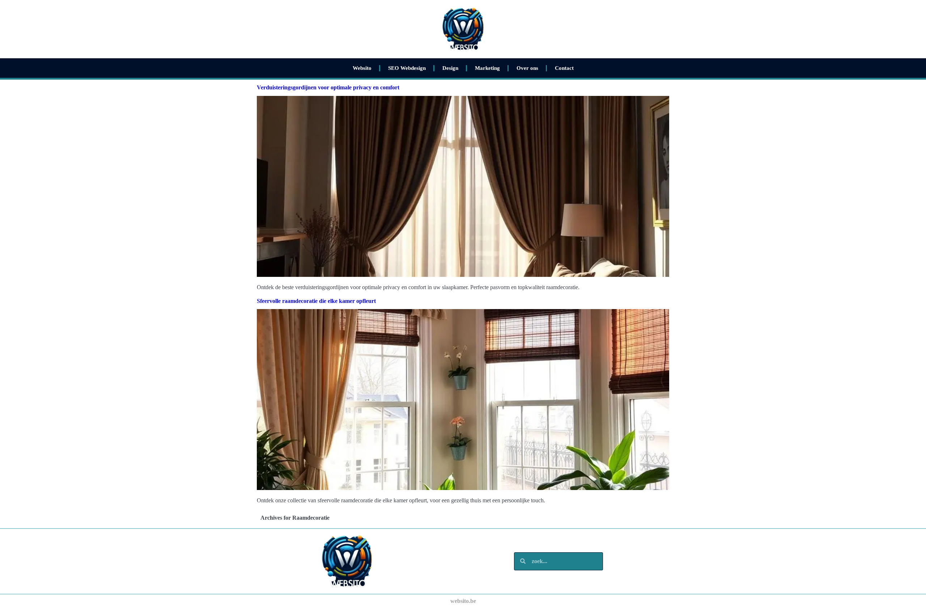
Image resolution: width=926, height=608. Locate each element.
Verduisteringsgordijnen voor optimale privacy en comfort (328, 87)
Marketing (487, 68)
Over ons (527, 68)
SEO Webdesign (407, 68)
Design (450, 68)
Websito (362, 68)
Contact (564, 68)
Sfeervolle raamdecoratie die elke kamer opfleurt (316, 301)
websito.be (463, 601)
